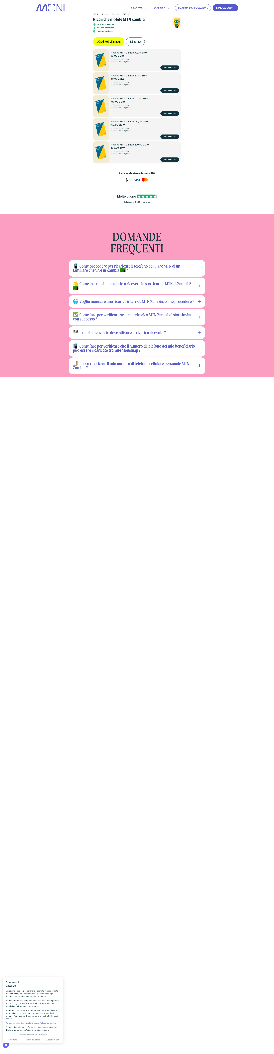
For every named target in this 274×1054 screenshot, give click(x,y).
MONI (95, 14)
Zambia (115, 14)
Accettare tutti (52, 1039)
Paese (105, 14)
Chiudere (12, 1039)
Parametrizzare (33, 1039)
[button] (6, 1044)
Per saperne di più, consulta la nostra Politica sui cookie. (31, 1023)
